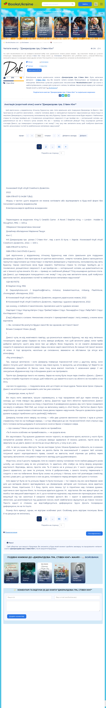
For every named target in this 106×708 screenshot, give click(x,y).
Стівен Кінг (36, 56)
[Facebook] (60, 95)
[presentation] (96, 13)
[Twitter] (63, 95)
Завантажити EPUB (34, 70)
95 (59, 147)
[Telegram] (68, 95)
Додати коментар (16, 616)
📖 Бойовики (56, 56)
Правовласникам (11, 532)
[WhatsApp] (66, 95)
